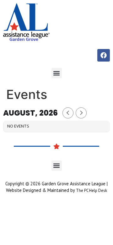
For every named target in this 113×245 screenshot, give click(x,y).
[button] (56, 73)
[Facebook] (103, 55)
